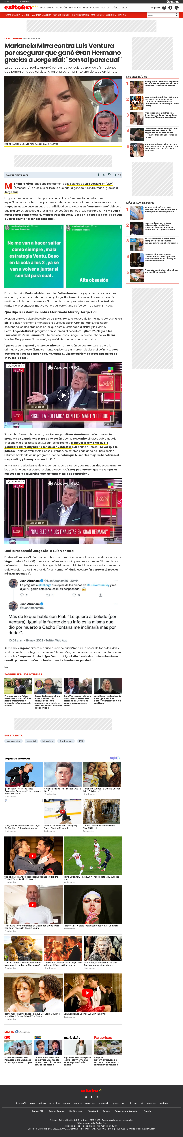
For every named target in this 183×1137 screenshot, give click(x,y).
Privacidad (93, 1111)
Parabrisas (90, 1103)
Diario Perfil (20, 1103)
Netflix (105, 7)
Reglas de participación (126, 1111)
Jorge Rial (31, 741)
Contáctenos (75, 1111)
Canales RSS (37, 1111)
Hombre (78, 1103)
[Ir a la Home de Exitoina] (21, 7)
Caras (32, 1103)
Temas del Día (12, 14)
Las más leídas (136, 77)
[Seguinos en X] (177, 8)
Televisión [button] (75, 7)
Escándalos (47, 7)
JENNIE (25, 14)
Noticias (42, 1103)
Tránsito (147, 1111)
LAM (81, 741)
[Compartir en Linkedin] (114, 175)
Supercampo (117, 1103)
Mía (142, 1103)
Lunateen (151, 1103)
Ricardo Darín (80, 14)
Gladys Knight (61, 14)
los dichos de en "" (90, 184)
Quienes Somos (56, 1111)
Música (116, 7)
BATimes (164, 1103)
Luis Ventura (47, 741)
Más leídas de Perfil (140, 202)
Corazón (61, 7)
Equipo (106, 1111)
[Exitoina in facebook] (170, 8)
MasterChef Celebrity (103, 14)
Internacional (91, 7)
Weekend (103, 1103)
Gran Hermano (66, 741)
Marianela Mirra (13, 741)
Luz (136, 1103)
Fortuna (67, 1103)
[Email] (119, 175)
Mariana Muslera (41, 14)
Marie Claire (54, 1103)
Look (129, 1103)
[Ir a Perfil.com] (173, 2)
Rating (122, 14)
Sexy (124, 7)
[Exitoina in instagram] (164, 8)
